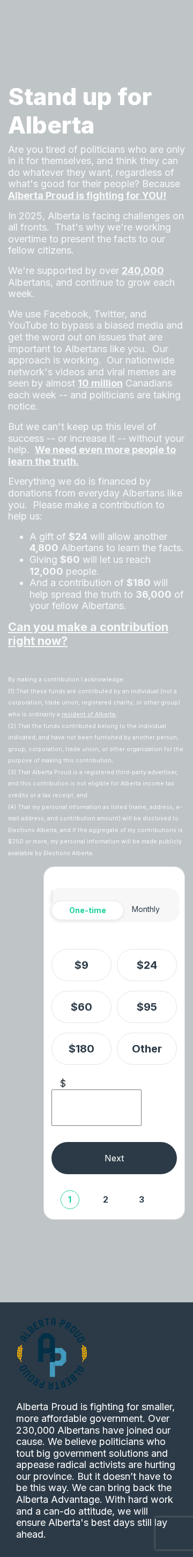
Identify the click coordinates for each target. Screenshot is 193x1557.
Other (147, 1048)
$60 (81, 1006)
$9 (81, 965)
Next (114, 1158)
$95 (147, 1006)
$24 (147, 965)
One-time (87, 910)
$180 (81, 1048)
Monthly (146, 909)
